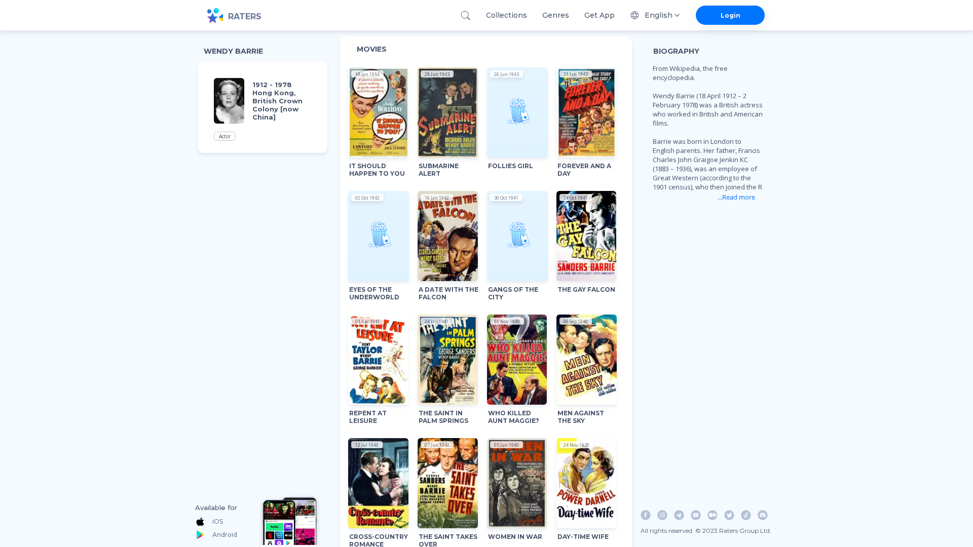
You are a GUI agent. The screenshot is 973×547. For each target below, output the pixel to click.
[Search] (465, 15)
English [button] (658, 15)
